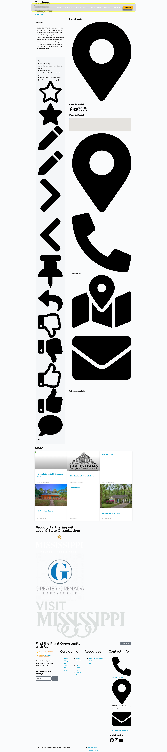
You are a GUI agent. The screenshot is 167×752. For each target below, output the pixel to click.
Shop (91, 7)
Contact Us (127, 7)
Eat (84, 7)
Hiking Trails (39, 14)
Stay (77, 7)
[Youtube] (121, 740)
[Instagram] (116, 740)
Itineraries (107, 7)
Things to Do (68, 7)
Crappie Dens (75, 487)
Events (99, 7)
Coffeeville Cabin (45, 510)
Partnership (116, 7)
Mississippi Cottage (111, 513)
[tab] (50, 22)
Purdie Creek (108, 454)
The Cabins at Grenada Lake (82, 475)
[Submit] (54, 678)
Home (59, 7)
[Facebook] (112, 740)
